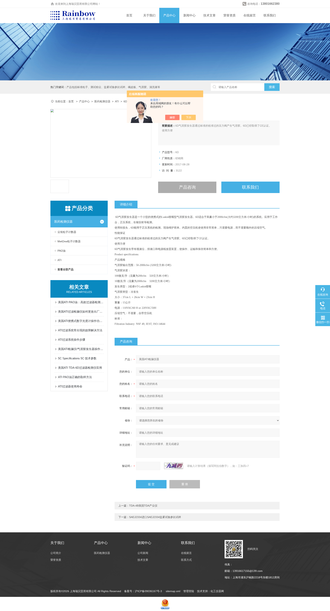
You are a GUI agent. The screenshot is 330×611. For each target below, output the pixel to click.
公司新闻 (143, 552)
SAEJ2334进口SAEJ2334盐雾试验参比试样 (155, 517)
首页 (129, 15)
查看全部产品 (65, 269)
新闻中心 (189, 15)
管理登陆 (188, 591)
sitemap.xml (173, 591)
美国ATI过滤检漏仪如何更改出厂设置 (81, 311)
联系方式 (186, 559)
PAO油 (61, 250)
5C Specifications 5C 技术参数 (77, 358)
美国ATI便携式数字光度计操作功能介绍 (81, 320)
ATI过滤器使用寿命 (70, 386)
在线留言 (249, 15)
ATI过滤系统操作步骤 (71, 339)
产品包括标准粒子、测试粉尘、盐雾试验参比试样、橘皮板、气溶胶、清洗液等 (113, 87)
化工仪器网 (217, 591)
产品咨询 (187, 187)
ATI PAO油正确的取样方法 (75, 377)
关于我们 (149, 15)
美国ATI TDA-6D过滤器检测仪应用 (80, 367)
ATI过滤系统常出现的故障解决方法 (80, 330)
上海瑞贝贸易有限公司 (79, 3)
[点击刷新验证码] (173, 466)
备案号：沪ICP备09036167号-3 (143, 591)
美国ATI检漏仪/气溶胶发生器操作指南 (81, 349)
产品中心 (169, 15)
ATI (117, 101)
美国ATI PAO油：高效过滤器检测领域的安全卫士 (81, 302)
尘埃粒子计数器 (66, 232)
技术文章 (209, 15)
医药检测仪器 (102, 101)
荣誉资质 (229, 15)
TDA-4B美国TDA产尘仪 (143, 505)
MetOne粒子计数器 (69, 241)
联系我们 (270, 15)
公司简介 (55, 552)
